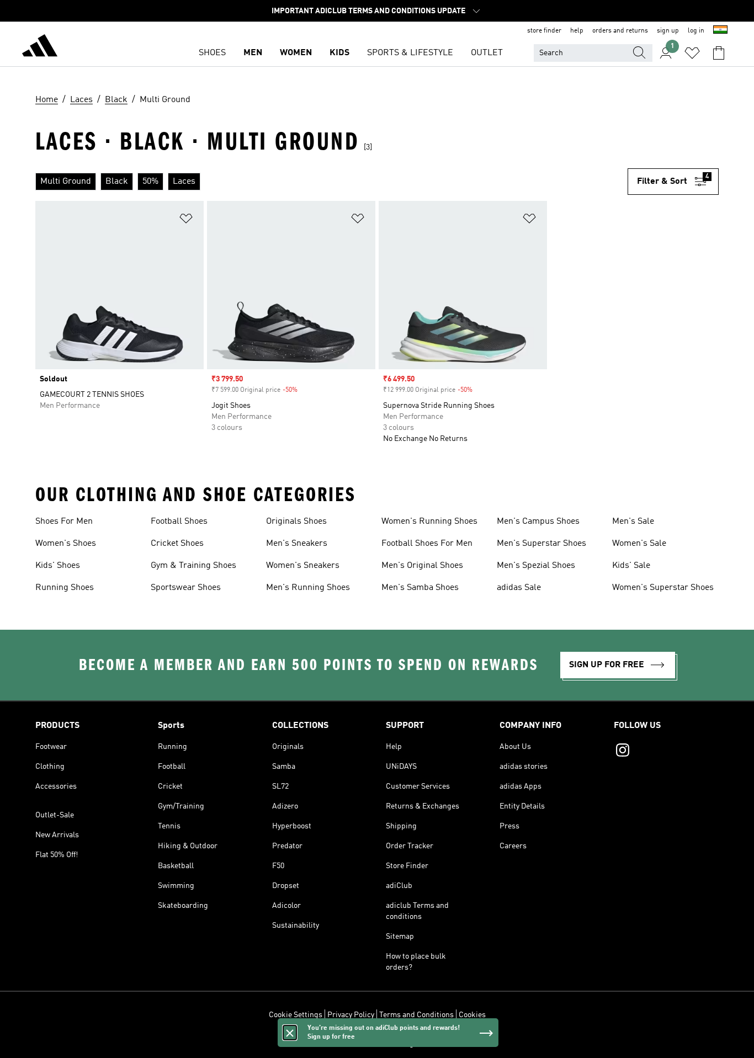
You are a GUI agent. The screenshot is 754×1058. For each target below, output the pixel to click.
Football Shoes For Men (426, 543)
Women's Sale (639, 543)
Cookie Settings (295, 1015)
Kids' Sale (631, 565)
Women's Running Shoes (429, 521)
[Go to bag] (718, 53)
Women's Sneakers (302, 565)
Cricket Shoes (177, 543)
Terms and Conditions (416, 1015)
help (576, 31)
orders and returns (620, 31)
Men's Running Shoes (308, 587)
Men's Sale (633, 521)
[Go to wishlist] (692, 53)
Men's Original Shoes (422, 565)
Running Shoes (64, 587)
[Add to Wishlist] (186, 220)
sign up (668, 31)
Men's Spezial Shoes (536, 565)
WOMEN (296, 53)
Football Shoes (179, 521)
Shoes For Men (64, 521)
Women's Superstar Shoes (663, 587)
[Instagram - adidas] (666, 752)
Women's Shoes (65, 543)
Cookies (472, 1015)
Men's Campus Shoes (538, 521)
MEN (252, 53)
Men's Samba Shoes (420, 587)
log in (696, 31)
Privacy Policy (350, 1015)
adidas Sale (519, 587)
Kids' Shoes (57, 565)
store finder (544, 31)
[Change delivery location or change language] (720, 31)
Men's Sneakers (296, 543)
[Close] (289, 1032)
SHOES (212, 53)
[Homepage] (39, 47)
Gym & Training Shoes (193, 565)
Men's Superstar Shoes (541, 543)
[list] (331, 181)
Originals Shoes (296, 521)
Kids (339, 53)
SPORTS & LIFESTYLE (410, 53)
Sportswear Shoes (186, 587)
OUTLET (487, 53)
